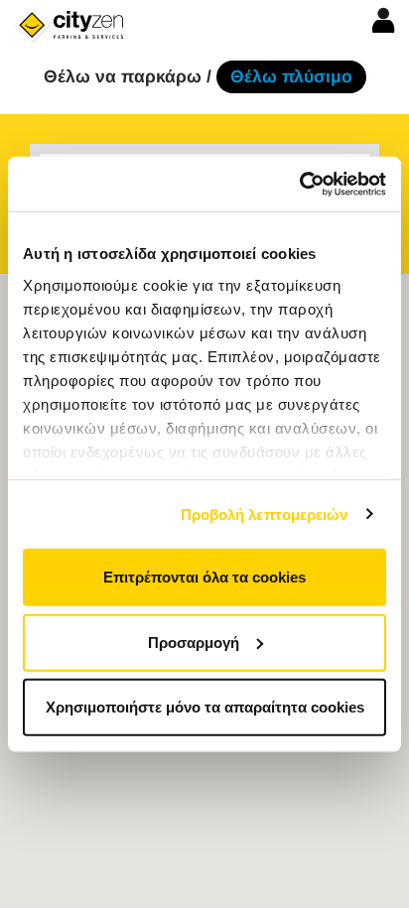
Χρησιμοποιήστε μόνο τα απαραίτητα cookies (205, 707)
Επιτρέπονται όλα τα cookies (204, 577)
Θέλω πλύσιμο (291, 76)
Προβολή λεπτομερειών (264, 513)
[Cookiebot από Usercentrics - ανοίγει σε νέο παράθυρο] (299, 183)
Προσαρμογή (193, 641)
